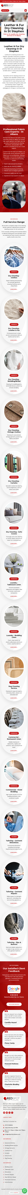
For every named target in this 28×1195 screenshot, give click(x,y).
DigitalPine (16, 1192)
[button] (25, 10)
